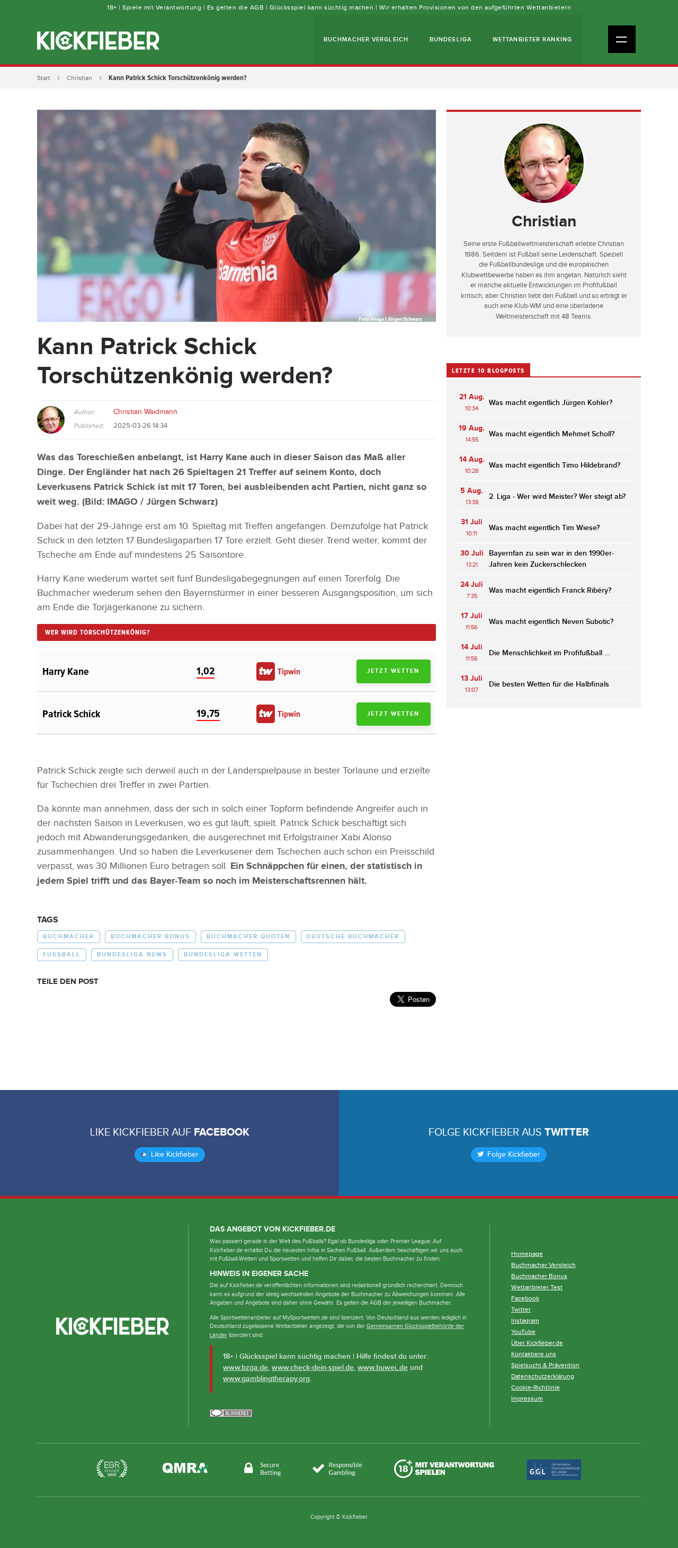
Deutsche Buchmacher (353, 936)
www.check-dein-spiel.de (313, 1367)
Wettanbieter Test (537, 1287)
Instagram (525, 1320)
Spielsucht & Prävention (545, 1365)
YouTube (523, 1331)
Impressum (527, 1398)
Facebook (221, 1132)
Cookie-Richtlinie (535, 1387)
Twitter (567, 1132)
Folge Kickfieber (512, 1154)
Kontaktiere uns (533, 1354)
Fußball (62, 954)
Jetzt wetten (393, 670)
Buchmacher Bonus (150, 936)
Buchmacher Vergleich (366, 39)
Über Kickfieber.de (537, 1343)
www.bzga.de (245, 1367)
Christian (79, 78)
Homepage (527, 1253)
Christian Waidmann (145, 412)
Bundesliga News (132, 954)
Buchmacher (68, 936)
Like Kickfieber (174, 1154)
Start (43, 78)
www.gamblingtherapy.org (266, 1378)
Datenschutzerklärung (542, 1376)
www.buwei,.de (383, 1367)
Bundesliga (450, 39)
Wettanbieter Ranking (532, 39)
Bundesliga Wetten (223, 954)
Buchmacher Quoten (248, 936)
